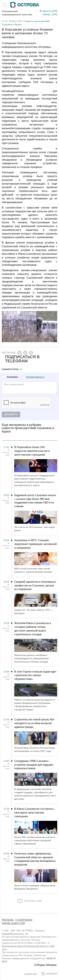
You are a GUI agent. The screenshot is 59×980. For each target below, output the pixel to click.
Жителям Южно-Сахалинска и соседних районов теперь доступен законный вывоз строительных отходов (32, 629)
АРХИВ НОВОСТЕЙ (13, 923)
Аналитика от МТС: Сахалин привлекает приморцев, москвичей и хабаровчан (35, 544)
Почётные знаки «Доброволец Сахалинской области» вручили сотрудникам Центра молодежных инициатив (35, 859)
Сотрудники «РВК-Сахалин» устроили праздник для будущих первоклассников (33, 765)
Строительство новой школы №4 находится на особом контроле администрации (34, 723)
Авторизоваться (35, 377)
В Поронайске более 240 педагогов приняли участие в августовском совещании (32, 451)
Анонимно (12, 377)
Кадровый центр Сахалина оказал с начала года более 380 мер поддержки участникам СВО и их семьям (35, 501)
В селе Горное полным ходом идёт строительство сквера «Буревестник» (35, 675)
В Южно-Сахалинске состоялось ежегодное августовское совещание (34, 812)
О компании (23, 920)
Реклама (8, 920)
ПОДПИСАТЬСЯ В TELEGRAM (22, 359)
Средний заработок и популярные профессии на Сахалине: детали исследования (35, 585)
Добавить (11, 414)
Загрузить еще (32, 901)
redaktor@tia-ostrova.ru (13, 933)
